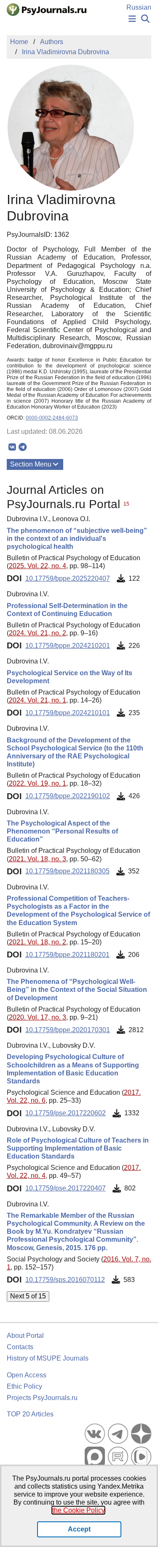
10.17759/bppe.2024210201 (67, 645)
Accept (79, 1529)
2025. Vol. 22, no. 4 (37, 565)
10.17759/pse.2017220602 (65, 1113)
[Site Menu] (132, 19)
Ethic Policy (24, 1386)
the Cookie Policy (78, 1510)
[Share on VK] (12, 447)
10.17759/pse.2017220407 (65, 1188)
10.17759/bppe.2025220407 (67, 578)
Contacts (20, 1346)
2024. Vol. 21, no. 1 (37, 700)
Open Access (26, 1375)
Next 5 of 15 (28, 1296)
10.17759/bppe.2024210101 (67, 712)
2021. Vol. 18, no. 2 (37, 942)
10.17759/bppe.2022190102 (67, 796)
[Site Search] (145, 19)
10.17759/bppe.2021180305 (67, 871)
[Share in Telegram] (22, 447)
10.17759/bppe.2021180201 (67, 954)
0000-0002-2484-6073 (52, 418)
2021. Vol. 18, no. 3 (37, 859)
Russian (138, 7)
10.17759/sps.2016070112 (65, 1279)
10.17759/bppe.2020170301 (67, 1029)
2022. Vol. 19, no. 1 (37, 783)
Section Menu (30, 464)
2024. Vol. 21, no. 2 (37, 633)
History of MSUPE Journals (47, 1358)
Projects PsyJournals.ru (42, 1397)
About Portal (25, 1335)
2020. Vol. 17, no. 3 (37, 1017)
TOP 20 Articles (30, 1414)
